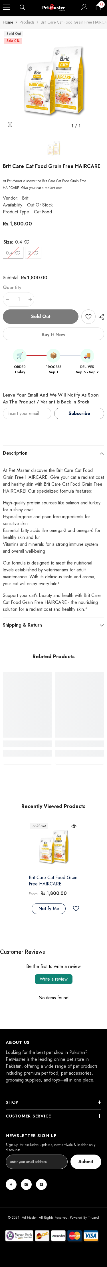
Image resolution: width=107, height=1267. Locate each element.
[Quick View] (74, 826)
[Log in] (84, 7)
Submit (85, 1161)
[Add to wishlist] (88, 316)
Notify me (49, 908)
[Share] (100, 317)
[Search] (22, 7)
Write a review (54, 979)
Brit (25, 198)
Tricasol (93, 1217)
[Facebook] (11, 1184)
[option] (53, 80)
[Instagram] (26, 1184)
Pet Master (19, 470)
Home (8, 22)
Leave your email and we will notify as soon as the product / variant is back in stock (51, 398)
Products (27, 22)
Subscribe (79, 413)
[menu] (6, 7)
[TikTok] (41, 1184)
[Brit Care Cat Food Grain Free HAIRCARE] (53, 847)
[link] (27, 743)
